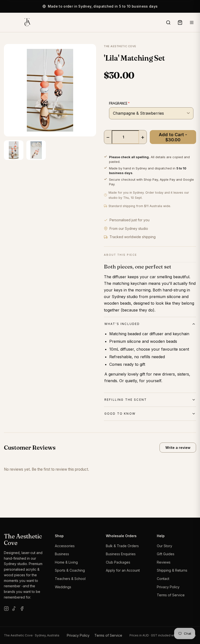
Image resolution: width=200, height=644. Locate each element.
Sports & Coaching (70, 570)
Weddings (63, 587)
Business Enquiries (121, 554)
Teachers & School (70, 579)
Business (62, 554)
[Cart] (180, 22)
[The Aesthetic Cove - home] (27, 22)
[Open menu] (191, 22)
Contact (163, 579)
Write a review (177, 447)
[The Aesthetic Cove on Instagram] (6, 608)
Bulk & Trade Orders (122, 546)
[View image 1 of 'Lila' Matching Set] (13, 150)
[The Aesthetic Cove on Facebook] (22, 608)
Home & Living (66, 562)
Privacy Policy (168, 587)
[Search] (168, 22)
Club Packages (118, 562)
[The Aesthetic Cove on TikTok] (14, 608)
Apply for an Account (123, 570)
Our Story (164, 546)
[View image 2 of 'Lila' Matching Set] (36, 150)
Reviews (163, 562)
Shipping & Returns (172, 570)
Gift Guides (165, 554)
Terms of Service (171, 595)
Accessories (65, 546)
